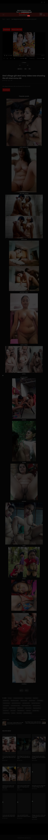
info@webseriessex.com (26, 12)
